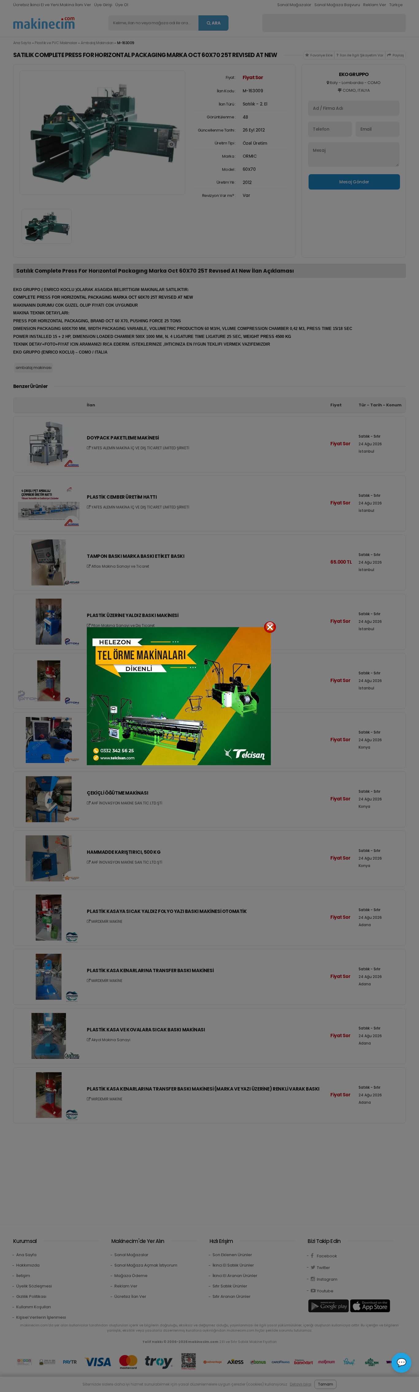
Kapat (270, 627)
